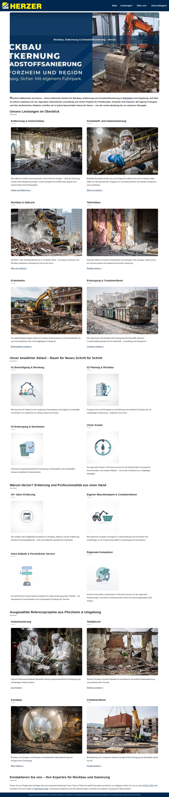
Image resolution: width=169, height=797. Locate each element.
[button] (133, 5)
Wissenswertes (118, 794)
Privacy (111, 794)
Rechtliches (138, 794)
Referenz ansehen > (95, 688)
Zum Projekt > (16, 688)
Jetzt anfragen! (159, 5)
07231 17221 (148, 786)
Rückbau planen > (94, 268)
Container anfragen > (95, 347)
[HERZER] (22, 5)
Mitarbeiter (106, 794)
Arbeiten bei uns (62, 794)
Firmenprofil (94, 794)
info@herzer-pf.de (41, 789)
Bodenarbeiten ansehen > (21, 347)
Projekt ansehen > (94, 766)
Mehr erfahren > (17, 766)
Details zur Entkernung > (21, 190)
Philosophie (78, 794)
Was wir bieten (86, 794)
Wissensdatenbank (128, 794)
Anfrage (100, 794)
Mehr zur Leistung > (95, 190)
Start (114, 5)
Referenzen (71, 794)
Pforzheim (128, 98)
